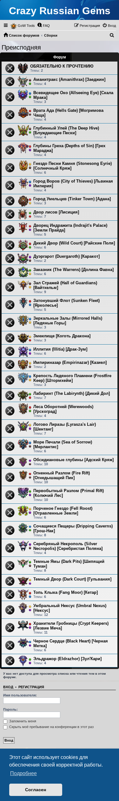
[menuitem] (43, 25)
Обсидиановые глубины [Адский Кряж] (73, 459)
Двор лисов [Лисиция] (56, 212)
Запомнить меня (22, 721)
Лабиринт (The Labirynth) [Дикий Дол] (71, 393)
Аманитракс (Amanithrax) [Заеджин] (69, 79)
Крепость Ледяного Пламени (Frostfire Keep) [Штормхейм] (72, 378)
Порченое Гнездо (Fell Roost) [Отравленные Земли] (62, 510)
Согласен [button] (35, 789)
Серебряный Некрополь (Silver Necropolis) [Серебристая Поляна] (67, 546)
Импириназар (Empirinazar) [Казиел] (70, 362)
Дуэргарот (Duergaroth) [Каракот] (66, 256)
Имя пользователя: (20, 695)
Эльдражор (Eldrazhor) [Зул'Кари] (67, 658)
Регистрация (31, 687)
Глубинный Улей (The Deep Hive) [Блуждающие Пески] (66, 130)
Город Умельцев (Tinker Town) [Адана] (72, 198)
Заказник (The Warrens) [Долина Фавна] (73, 269)
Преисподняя (21, 47)
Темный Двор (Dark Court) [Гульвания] (72, 579)
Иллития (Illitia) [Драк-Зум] (60, 349)
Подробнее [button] (23, 773)
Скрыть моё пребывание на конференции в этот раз (51, 727)
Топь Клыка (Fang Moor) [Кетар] (65, 592)
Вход (8, 687)
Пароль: (10, 709)
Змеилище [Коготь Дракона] (61, 336)
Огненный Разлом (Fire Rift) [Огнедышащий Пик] (61, 475)
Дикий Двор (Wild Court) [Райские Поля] (74, 243)
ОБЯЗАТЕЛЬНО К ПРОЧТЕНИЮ (61, 66)
